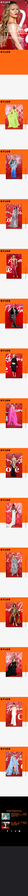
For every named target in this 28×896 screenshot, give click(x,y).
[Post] (11, 831)
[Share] (7, 831)
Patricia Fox (4, 45)
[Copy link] (15, 831)
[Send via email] (19, 831)
